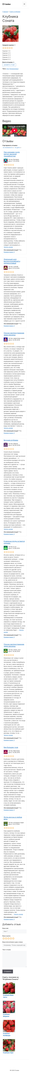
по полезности (8, 147)
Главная (5, 12)
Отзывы (6, 4)
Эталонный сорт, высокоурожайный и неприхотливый (12, 261)
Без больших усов (11, 747)
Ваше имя (5, 928)
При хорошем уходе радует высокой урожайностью (12, 154)
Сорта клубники (15, 12)
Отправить (7, 971)
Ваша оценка (6, 936)
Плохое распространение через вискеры (14, 334)
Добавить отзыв (9, 65)
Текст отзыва (6, 949)
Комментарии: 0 (9, 252)
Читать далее (8, 247)
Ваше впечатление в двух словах (12, 942)
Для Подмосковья (12, 69)
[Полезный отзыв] (19, 250)
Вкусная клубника (11, 440)
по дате (17, 147)
